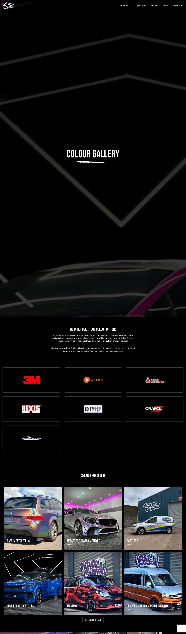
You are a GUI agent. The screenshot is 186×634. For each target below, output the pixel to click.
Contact (176, 5)
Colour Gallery (125, 5)
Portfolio (154, 5)
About (165, 5)
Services (139, 5)
